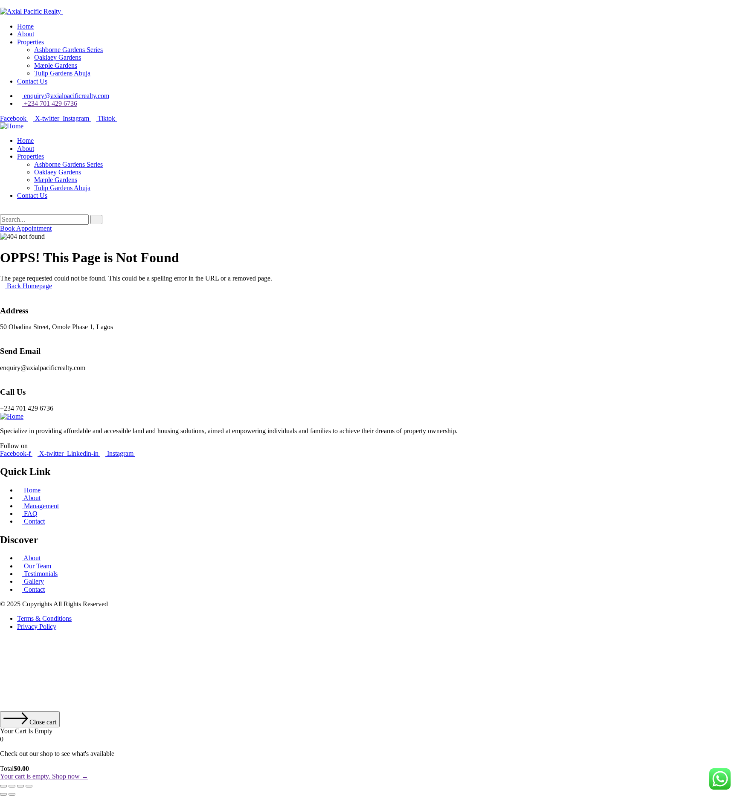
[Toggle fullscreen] (12, 786)
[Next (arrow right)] (12, 794)
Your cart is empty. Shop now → (44, 776)
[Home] (11, 126)
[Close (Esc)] (29, 786)
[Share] (20, 786)
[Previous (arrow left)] (3, 794)
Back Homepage (28, 285)
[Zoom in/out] (3, 786)
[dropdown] (2, 3)
